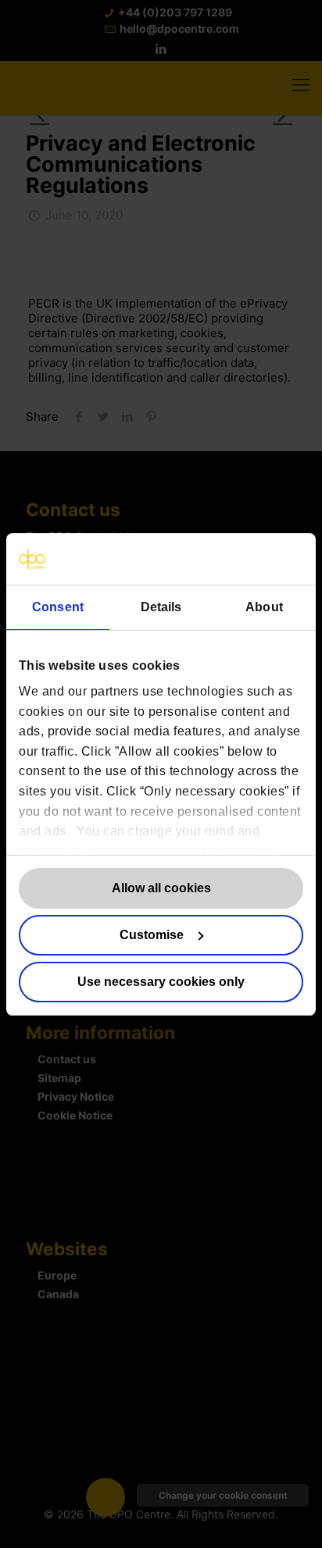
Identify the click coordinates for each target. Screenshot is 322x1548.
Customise (152, 934)
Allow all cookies (161, 888)
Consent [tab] (58, 607)
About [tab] (264, 607)
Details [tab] (161, 607)
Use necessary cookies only (161, 981)
